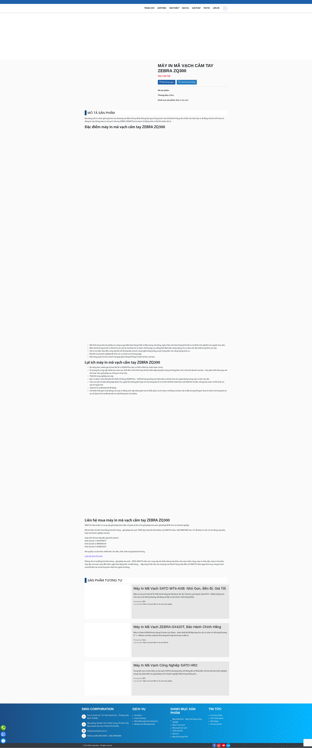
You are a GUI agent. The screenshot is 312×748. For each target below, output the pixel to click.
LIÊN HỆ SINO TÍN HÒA (94, 557)
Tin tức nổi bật (216, 715)
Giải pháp (196, 8)
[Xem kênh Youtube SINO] (223, 745)
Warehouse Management (144, 724)
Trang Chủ (149, 8)
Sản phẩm (173, 8)
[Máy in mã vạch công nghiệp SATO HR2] (107, 678)
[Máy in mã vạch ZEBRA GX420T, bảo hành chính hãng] (107, 640)
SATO (143, 601)
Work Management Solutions (146, 721)
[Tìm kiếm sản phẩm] (225, 8)
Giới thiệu (161, 8)
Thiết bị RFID (177, 731)
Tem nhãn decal (216, 718)
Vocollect (138, 715)
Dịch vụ (185, 8)
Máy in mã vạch (182, 100)
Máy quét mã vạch (179, 728)
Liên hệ (216, 8)
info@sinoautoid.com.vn (97, 731)
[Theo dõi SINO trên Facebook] (214, 745)
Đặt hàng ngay (167, 82)
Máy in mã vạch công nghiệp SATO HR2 (165, 665)
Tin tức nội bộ (216, 724)
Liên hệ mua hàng (187, 82)
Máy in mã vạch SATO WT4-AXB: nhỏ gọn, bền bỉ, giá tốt (179, 588)
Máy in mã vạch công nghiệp (163, 604)
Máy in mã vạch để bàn (161, 642)
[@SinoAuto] (3, 741)
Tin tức (207, 8)
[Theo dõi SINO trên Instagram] (219, 745)
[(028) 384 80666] (3, 728)
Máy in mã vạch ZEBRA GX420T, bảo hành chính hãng (177, 627)
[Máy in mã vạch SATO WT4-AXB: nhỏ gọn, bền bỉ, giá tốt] (107, 602)
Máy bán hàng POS (180, 737)
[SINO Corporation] (97, 8)
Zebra (171, 95)
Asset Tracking (140, 718)
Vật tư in (175, 734)
